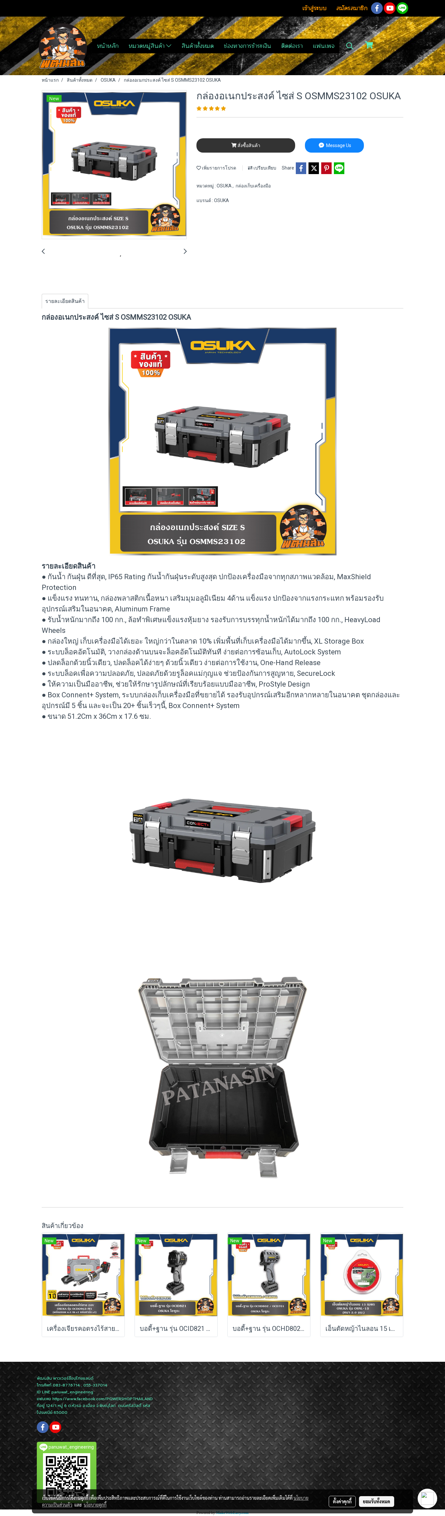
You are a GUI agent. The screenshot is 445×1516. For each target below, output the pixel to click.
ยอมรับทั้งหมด (376, 1501)
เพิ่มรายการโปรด (218, 168)
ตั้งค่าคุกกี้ (342, 1501)
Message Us (338, 145)
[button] (350, 46)
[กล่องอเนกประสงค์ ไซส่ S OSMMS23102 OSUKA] (114, 164)
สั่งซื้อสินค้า (248, 145)
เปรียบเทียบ (264, 168)
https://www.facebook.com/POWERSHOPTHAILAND (102, 1399)
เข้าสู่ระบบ (314, 8)
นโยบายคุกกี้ (95, 1505)
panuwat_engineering (72, 1392)
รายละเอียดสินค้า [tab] (65, 301)
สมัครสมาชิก (351, 8)
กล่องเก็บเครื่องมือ (253, 185)
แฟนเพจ (324, 46)
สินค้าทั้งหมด (197, 46)
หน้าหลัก (108, 46)
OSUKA (225, 185)
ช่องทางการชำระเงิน (247, 46)
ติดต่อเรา (292, 46)
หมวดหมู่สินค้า (147, 46)
